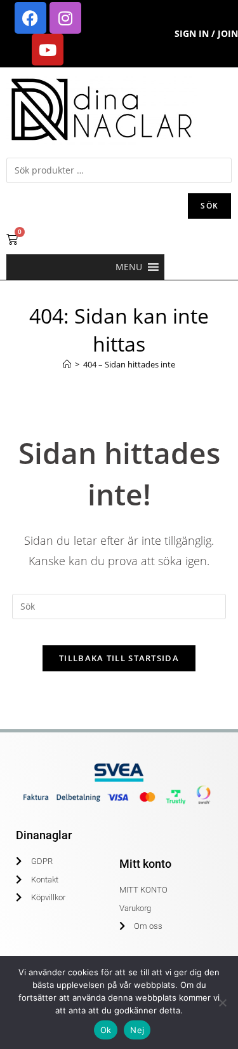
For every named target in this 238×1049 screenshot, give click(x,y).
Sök (209, 205)
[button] (129, 267)
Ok (106, 1030)
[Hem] (67, 364)
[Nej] (222, 1002)
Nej (137, 1030)
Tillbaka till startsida (119, 658)
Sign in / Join (206, 33)
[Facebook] (30, 18)
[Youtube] (47, 49)
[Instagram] (65, 18)
